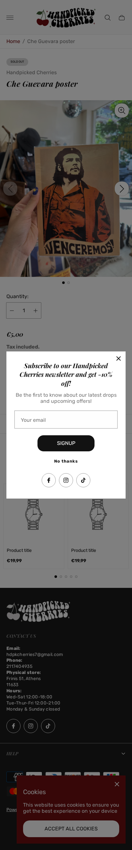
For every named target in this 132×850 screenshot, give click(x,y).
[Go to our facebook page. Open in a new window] (49, 480)
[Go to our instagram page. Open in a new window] (66, 480)
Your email (33, 420)
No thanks (66, 461)
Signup (66, 443)
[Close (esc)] (118, 358)
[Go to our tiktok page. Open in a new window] (83, 480)
